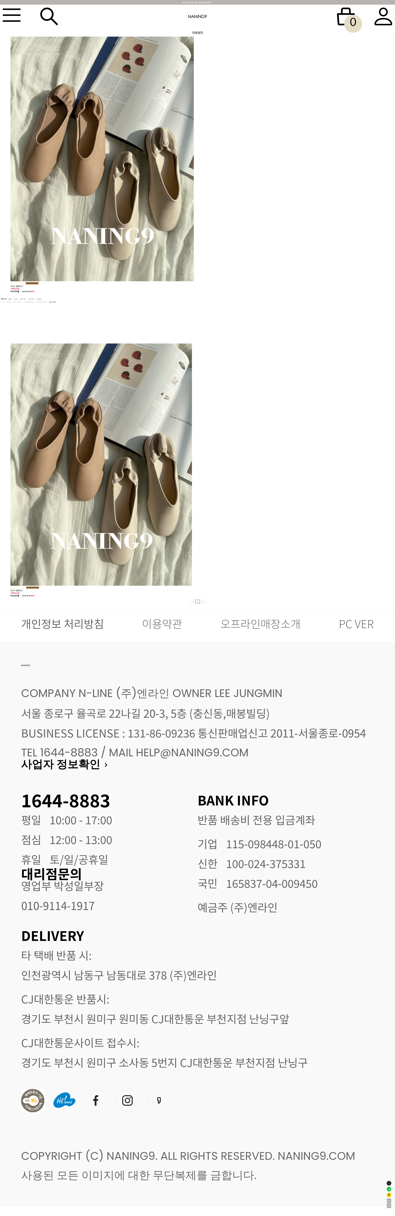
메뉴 (12, 16)
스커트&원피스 (29, 302)
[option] (197, 164)
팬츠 (19, 302)
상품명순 (38, 299)
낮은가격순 (23, 299)
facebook (96, 1099)
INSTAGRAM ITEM (127, 1099)
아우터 (8, 302)
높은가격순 (31, 299)
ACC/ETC (52, 302)
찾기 (49, 16)
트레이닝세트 (41, 302)
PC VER (356, 623)
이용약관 (162, 623)
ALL (2, 302)
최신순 (4, 299)
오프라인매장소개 (260, 623)
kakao (159, 1099)
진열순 (10, 299)
